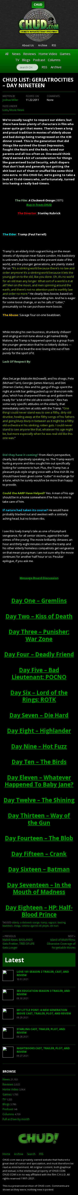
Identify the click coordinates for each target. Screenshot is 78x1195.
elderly (15, 922)
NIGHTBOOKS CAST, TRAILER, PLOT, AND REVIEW (43, 1050)
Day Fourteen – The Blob (39, 838)
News (16, 54)
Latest (14, 960)
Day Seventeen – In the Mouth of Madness (39, 888)
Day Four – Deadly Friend (39, 654)
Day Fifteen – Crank (39, 854)
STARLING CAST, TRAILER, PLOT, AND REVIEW (41, 1030)
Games (65, 54)
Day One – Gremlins (39, 600)
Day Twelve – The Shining (39, 800)
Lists (5, 110)
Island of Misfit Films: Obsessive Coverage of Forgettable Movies (61, 943)
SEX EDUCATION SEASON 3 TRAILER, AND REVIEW (43, 992)
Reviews (29, 54)
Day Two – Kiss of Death (39, 616)
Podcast (39, 60)
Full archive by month (16, 1119)
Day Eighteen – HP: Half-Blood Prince (39, 911)
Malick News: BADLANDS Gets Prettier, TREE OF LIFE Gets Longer (18, 943)
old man (54, 925)
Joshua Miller (10, 100)
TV (17, 60)
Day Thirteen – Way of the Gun (39, 819)
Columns (54, 60)
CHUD (38, 4)
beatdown (8, 925)
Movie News (16, 110)
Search (31, 1154)
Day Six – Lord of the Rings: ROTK (39, 696)
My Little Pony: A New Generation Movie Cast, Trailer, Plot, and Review (44, 1011)
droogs (17, 925)
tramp (44, 922)
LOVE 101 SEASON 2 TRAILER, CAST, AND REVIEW (43, 973)
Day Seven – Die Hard (39, 715)
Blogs (26, 60)
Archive (42, 45)
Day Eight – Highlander (39, 731)
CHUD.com (39, 1139)
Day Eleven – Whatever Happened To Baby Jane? (39, 780)
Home (6, 1154)
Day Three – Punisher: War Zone (39, 635)
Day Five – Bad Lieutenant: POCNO (39, 673)
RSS (54, 45)
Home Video (48, 54)
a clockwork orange (29, 922)
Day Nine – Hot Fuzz (39, 746)
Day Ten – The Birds (39, 762)
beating (61, 922)
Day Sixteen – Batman (39, 869)
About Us (28, 45)
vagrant (52, 922)
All (6, 54)
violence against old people (35, 925)
